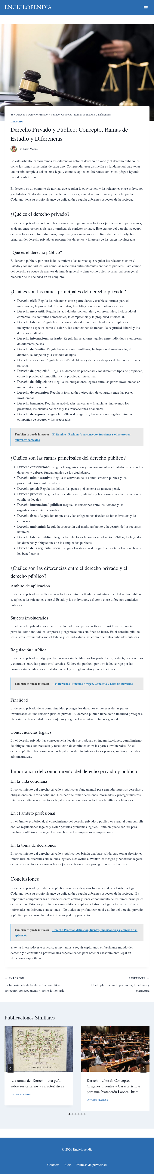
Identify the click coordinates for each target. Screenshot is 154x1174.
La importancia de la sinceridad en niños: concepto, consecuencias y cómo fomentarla (34, 984)
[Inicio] (12, 114)
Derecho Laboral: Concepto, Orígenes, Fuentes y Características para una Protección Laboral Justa (114, 1086)
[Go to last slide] (11, 1068)
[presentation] (39, 1049)
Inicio (68, 1164)
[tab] (69, 1114)
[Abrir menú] (145, 7)
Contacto (53, 1164)
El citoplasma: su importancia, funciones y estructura (120, 984)
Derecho (17, 121)
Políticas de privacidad (91, 1164)
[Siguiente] (143, 1068)
